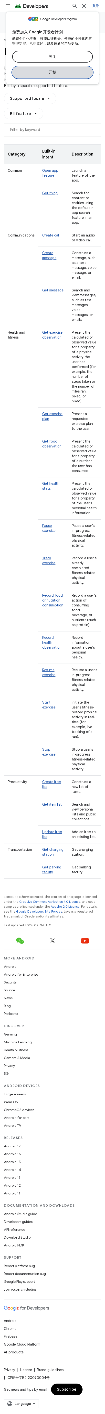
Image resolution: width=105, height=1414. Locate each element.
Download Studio (17, 1237)
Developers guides (18, 1221)
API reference (14, 1229)
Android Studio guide (20, 1214)
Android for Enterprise (21, 974)
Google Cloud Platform (22, 1344)
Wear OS (11, 1102)
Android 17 (12, 1146)
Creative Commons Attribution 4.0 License (49, 902)
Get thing (50, 193)
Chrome (10, 1328)
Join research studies (20, 1289)
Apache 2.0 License (65, 906)
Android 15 (12, 1162)
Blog (7, 1006)
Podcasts (11, 1013)
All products (13, 1352)
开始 (53, 72)
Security (10, 982)
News (8, 998)
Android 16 (12, 1154)
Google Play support (19, 1281)
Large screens (15, 1094)
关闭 (53, 56)
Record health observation (52, 642)
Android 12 (12, 1185)
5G (6, 1073)
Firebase (10, 1336)
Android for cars (16, 1117)
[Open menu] (8, 6)
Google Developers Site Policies (39, 911)
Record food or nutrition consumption (52, 600)
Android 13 (12, 1177)
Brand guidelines (50, 1370)
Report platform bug (19, 1266)
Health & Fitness (16, 1050)
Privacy (9, 1065)
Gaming (10, 1034)
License (26, 1370)
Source (9, 990)
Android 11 (12, 1193)
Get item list (52, 804)
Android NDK (14, 1245)
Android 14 (12, 1169)
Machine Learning (18, 1042)
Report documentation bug (25, 1273)
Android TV (12, 1125)
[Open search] (75, 6)
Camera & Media (17, 1058)
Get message (52, 290)
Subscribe (67, 1389)
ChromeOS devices (19, 1110)
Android (10, 966)
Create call (51, 235)
